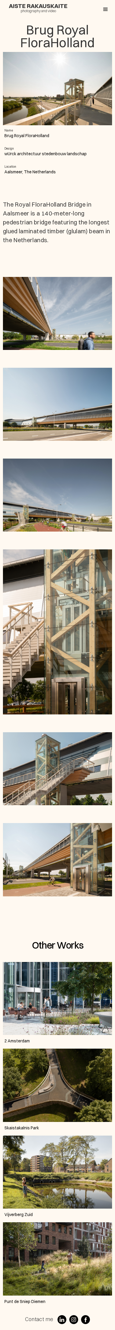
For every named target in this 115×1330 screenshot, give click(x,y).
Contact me (39, 1319)
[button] (106, 9)
